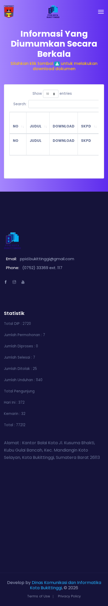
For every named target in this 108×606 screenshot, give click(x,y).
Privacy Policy (69, 596)
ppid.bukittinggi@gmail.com (47, 259)
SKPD (86, 126)
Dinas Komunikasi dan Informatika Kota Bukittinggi (65, 585)
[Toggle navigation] (101, 12)
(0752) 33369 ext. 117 (42, 267)
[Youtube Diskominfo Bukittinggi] (23, 282)
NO (15, 126)
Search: (19, 104)
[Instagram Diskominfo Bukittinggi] (14, 282)
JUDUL (35, 126)
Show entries (52, 93)
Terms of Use (38, 596)
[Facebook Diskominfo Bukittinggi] (5, 282)
